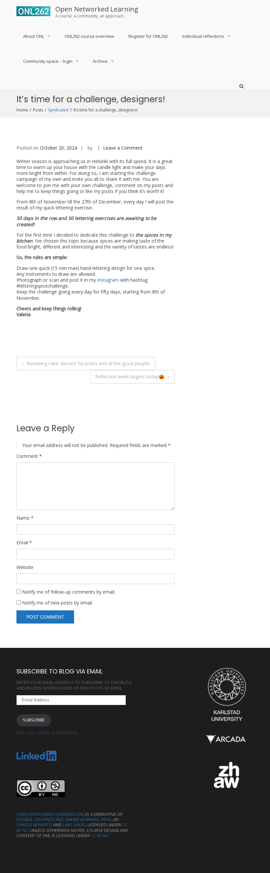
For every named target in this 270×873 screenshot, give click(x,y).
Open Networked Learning (96, 9)
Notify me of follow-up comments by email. (68, 592)
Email (24, 543)
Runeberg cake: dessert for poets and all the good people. (88, 363)
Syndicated (58, 110)
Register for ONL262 (148, 36)
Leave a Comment (123, 148)
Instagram (108, 280)
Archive (100, 61)
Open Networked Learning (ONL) (51, 814)
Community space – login (47, 61)
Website (25, 567)
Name (25, 518)
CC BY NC (100, 835)
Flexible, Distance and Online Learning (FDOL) (64, 819)
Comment (29, 456)
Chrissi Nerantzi (34, 825)
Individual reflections (203, 36)
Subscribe (34, 720)
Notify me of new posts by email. (57, 603)
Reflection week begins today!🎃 (129, 376)
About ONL (33, 36)
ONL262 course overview (89, 36)
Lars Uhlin (74, 825)
